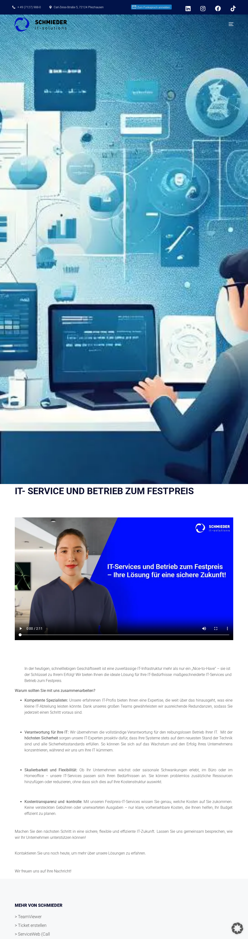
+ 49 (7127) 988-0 (29, 7)
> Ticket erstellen (30, 925)
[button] (237, 928)
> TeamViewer (28, 916)
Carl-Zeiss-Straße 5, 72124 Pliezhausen (79, 7)
